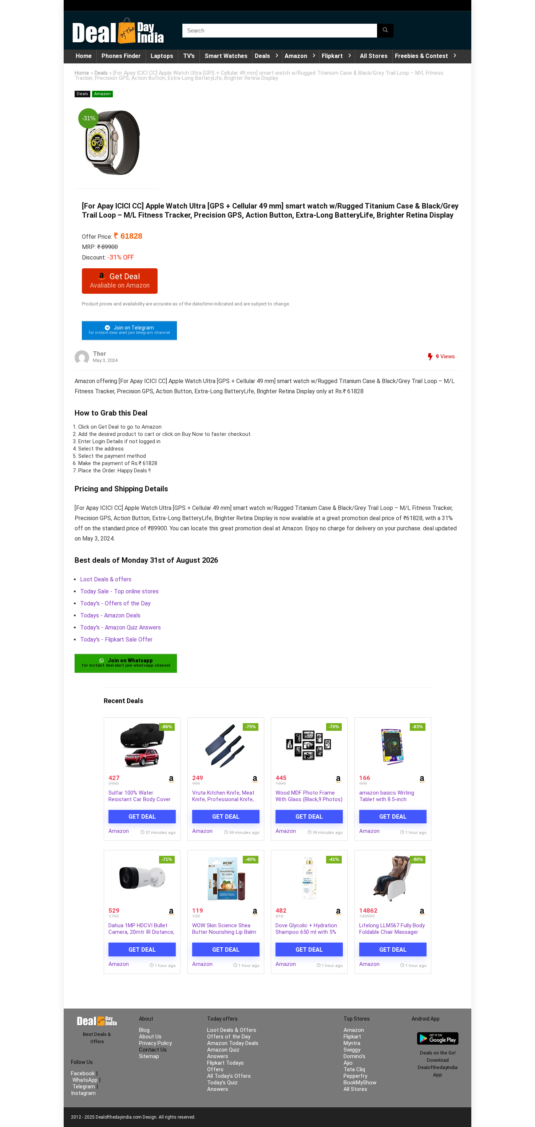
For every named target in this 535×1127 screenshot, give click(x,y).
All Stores (374, 55)
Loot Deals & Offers (231, 1030)
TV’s (189, 55)
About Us (150, 1036)
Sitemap (149, 1056)
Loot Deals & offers (105, 579)
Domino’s (354, 1056)
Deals (262, 55)
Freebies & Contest (421, 55)
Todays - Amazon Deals (110, 615)
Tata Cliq (354, 1069)
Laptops (162, 55)
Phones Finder (121, 55)
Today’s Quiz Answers (222, 1085)
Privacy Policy (155, 1043)
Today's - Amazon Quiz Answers (120, 627)
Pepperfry (355, 1076)
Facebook (83, 1073)
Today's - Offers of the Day (115, 603)
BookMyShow (360, 1082)
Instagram (83, 1093)
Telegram (83, 1086)
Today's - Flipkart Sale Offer (116, 639)
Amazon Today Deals (232, 1043)
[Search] (385, 31)
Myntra (352, 1043)
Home (84, 55)
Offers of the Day (228, 1036)
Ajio (348, 1063)
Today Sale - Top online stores (119, 591)
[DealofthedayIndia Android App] (438, 1035)
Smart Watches (226, 55)
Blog (144, 1030)
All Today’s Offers (229, 1076)
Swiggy (352, 1049)
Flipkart (332, 55)
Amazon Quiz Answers (223, 1053)
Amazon (296, 55)
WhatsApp (85, 1080)
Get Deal (142, 816)
